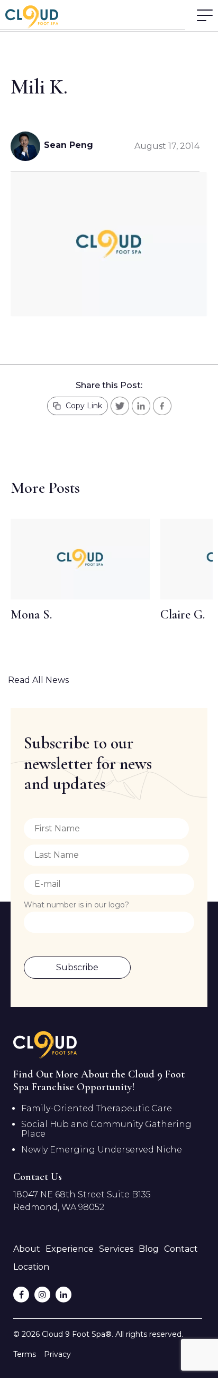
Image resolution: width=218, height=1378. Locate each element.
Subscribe (77, 967)
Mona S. (31, 614)
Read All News (38, 680)
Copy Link (84, 405)
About (26, 1249)
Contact (181, 1249)
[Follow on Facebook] (21, 1294)
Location (31, 1267)
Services (116, 1249)
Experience (70, 1249)
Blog (149, 1249)
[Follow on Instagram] (42, 1294)
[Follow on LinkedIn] (63, 1294)
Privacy (57, 1354)
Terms (24, 1354)
